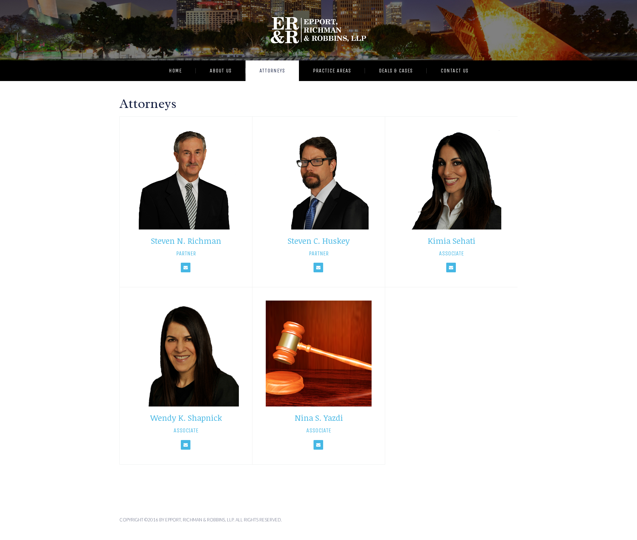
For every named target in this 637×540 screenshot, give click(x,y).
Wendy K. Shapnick (186, 417)
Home (175, 70)
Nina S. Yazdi (319, 417)
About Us (221, 70)
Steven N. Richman (186, 240)
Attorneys (272, 70)
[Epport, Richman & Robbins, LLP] (318, 30)
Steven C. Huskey (319, 240)
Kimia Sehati (451, 240)
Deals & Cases (396, 70)
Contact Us (454, 70)
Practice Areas (332, 70)
